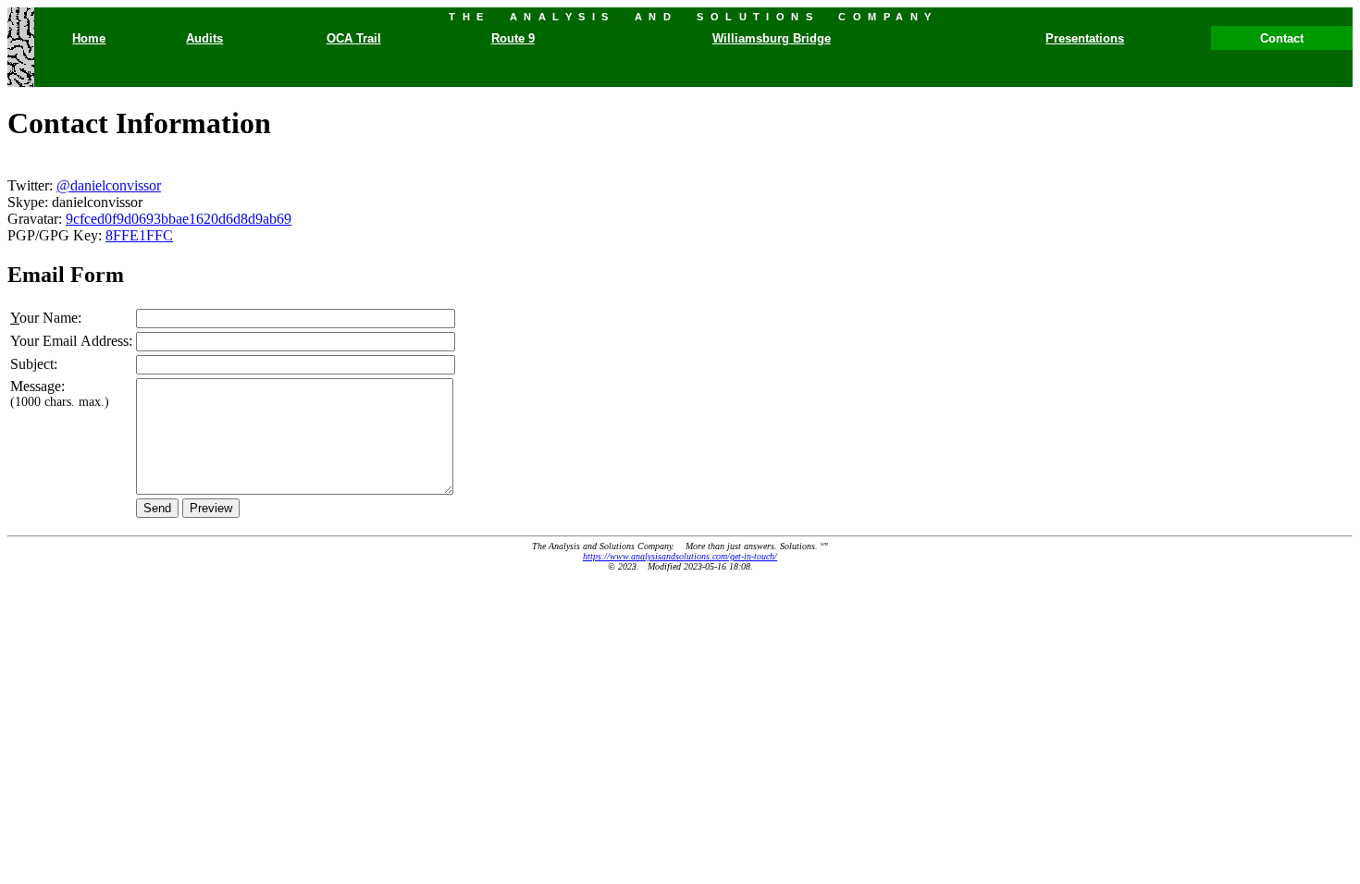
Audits (204, 38)
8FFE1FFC (139, 235)
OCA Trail (354, 38)
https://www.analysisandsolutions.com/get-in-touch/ (680, 556)
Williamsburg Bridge (771, 38)
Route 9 (513, 38)
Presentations (1084, 38)
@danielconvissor (108, 185)
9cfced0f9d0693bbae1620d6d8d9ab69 (178, 219)
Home (88, 38)
